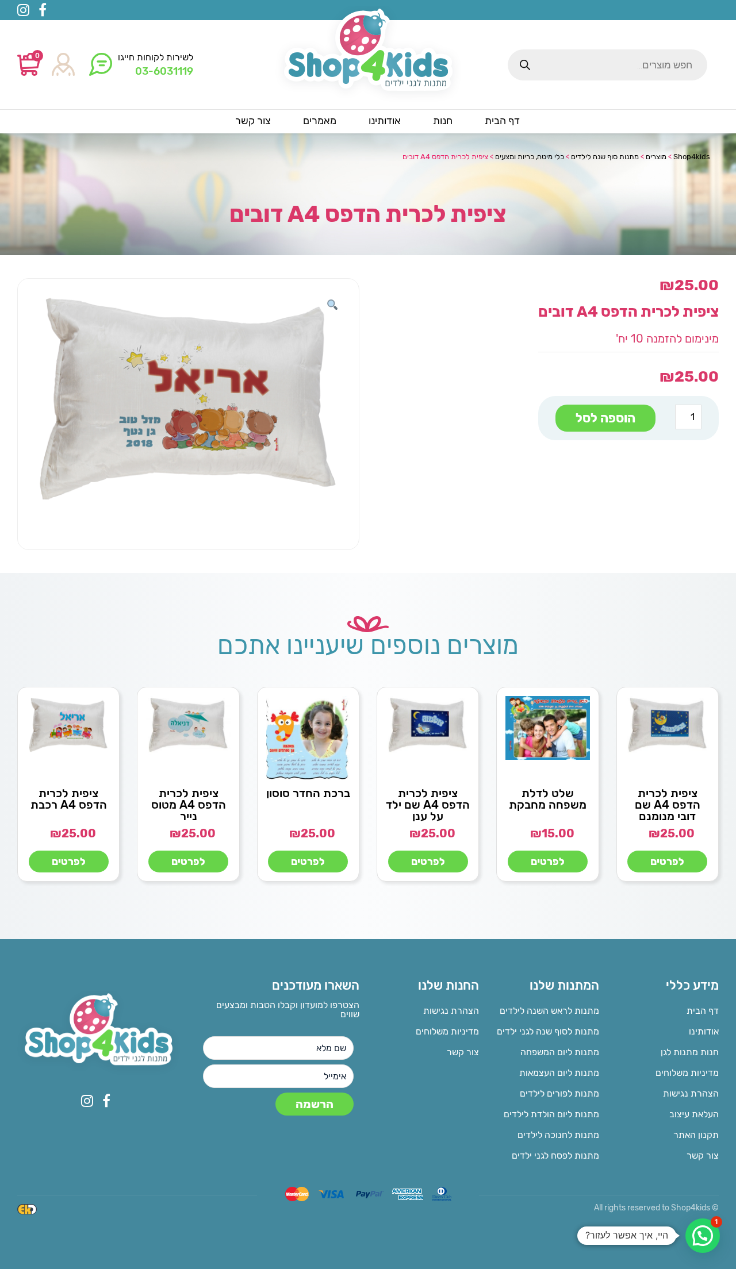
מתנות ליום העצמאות (559, 1072)
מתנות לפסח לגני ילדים (555, 1155)
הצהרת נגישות (691, 1093)
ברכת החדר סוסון (308, 793)
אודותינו (704, 1031)
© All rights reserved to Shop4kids (656, 1208)
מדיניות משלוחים (687, 1072)
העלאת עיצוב (694, 1114)
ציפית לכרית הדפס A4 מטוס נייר (188, 804)
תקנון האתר (696, 1134)
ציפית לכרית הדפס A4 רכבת (68, 799)
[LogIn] (63, 65)
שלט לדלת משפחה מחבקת (547, 799)
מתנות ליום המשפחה (559, 1052)
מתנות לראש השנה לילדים (549, 1010)
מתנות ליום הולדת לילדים (551, 1114)
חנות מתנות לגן (690, 1052)
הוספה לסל (605, 418)
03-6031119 (164, 71)
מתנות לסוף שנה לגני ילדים (548, 1031)
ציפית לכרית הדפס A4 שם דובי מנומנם (667, 804)
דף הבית (703, 1010)
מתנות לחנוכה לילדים (558, 1134)
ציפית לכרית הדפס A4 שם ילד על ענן (428, 804)
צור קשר (703, 1155)
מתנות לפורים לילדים (559, 1093)
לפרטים (667, 861)
